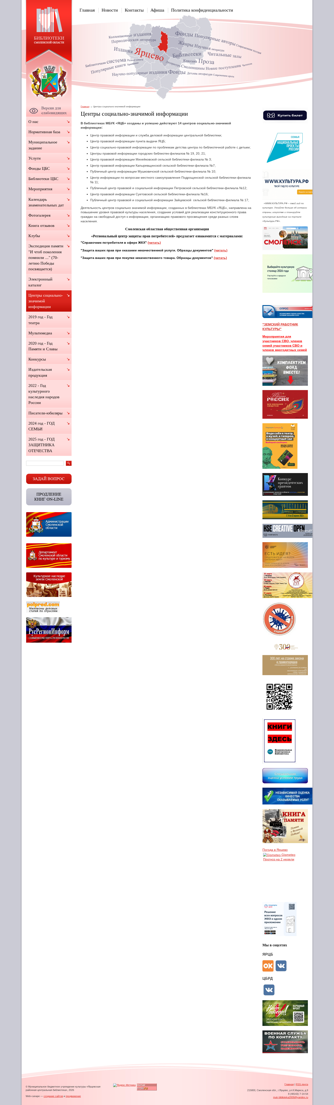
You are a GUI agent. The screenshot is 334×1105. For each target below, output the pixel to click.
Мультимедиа (40, 333)
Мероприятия (40, 189)
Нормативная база (44, 132)
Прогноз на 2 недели (278, 859)
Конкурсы (37, 359)
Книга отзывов (41, 225)
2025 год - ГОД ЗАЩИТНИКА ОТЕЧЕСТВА (41, 445)
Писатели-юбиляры (45, 413)
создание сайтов (53, 1096)
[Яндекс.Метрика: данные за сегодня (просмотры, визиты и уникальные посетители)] (124, 1085)
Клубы (34, 235)
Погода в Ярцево (275, 850)
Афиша (157, 10)
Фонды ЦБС (39, 168)
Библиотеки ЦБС (43, 178)
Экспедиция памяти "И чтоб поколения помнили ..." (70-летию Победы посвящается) (45, 257)
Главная (87, 10)
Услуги (34, 158)
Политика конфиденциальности (202, 10)
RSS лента (302, 1084)
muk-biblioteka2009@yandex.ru (290, 1097)
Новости (110, 10)
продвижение (73, 1096)
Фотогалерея (39, 215)
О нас (33, 121)
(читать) (154, 242)
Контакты (134, 10)
